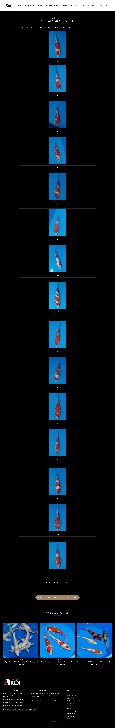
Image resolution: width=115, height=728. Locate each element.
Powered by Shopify (57, 721)
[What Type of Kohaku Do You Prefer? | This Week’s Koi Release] (57, 640)
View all (57, 617)
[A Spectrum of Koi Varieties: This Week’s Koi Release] (20, 640)
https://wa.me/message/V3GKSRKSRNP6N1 (23, 709)
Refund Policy (71, 713)
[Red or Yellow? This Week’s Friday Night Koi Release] (94, 640)
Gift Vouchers (60, 5)
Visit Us (72, 5)
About (81, 5)
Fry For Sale (71, 693)
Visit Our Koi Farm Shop (74, 700)
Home (20, 5)
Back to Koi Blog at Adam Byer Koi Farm (58, 597)
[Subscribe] (55, 700)
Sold (68, 718)
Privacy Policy (71, 711)
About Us (70, 706)
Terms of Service (72, 716)
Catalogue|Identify (54, 18)
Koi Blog (90, 5)
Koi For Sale (30, 5)
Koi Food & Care (45, 5)
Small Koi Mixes (72, 695)
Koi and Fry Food (72, 698)
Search (69, 708)
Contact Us (70, 703)
